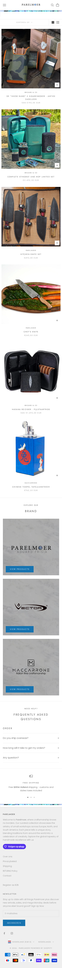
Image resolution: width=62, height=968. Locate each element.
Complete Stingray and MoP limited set (31, 176)
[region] (31, 783)
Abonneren (14, 923)
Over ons (7, 856)
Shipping (7, 866)
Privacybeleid (10, 861)
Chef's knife (31, 331)
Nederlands (44, 942)
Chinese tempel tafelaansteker (31, 487)
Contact (7, 875)
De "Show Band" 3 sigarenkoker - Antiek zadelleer (31, 97)
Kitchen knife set (31, 254)
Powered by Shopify (41, 948)
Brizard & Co (31, 92)
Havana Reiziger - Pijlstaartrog (31, 409)
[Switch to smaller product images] (58, 22)
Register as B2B (11, 885)
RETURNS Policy (10, 870)
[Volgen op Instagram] (11, 933)
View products (19, 569)
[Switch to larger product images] (53, 22)
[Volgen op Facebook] (4, 933)
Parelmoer (31, 250)
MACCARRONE (31, 483)
